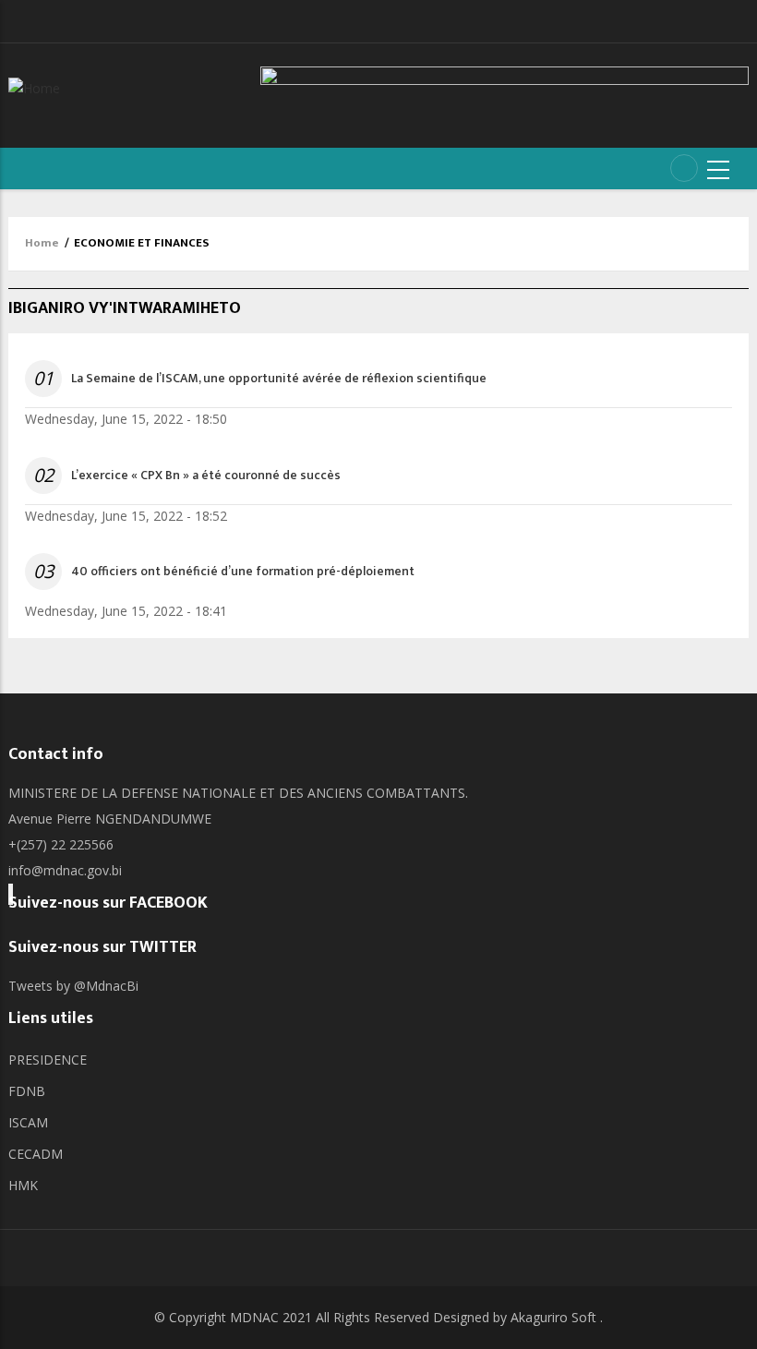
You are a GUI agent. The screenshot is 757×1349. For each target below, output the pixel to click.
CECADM (35, 1153)
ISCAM (28, 1122)
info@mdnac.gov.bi (65, 870)
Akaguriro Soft (553, 1317)
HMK (23, 1185)
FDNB (26, 1091)
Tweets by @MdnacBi (73, 985)
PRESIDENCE (47, 1059)
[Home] (34, 86)
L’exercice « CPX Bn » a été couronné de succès (206, 475)
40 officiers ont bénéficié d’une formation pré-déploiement (243, 571)
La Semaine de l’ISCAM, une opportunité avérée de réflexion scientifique (279, 378)
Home (42, 243)
